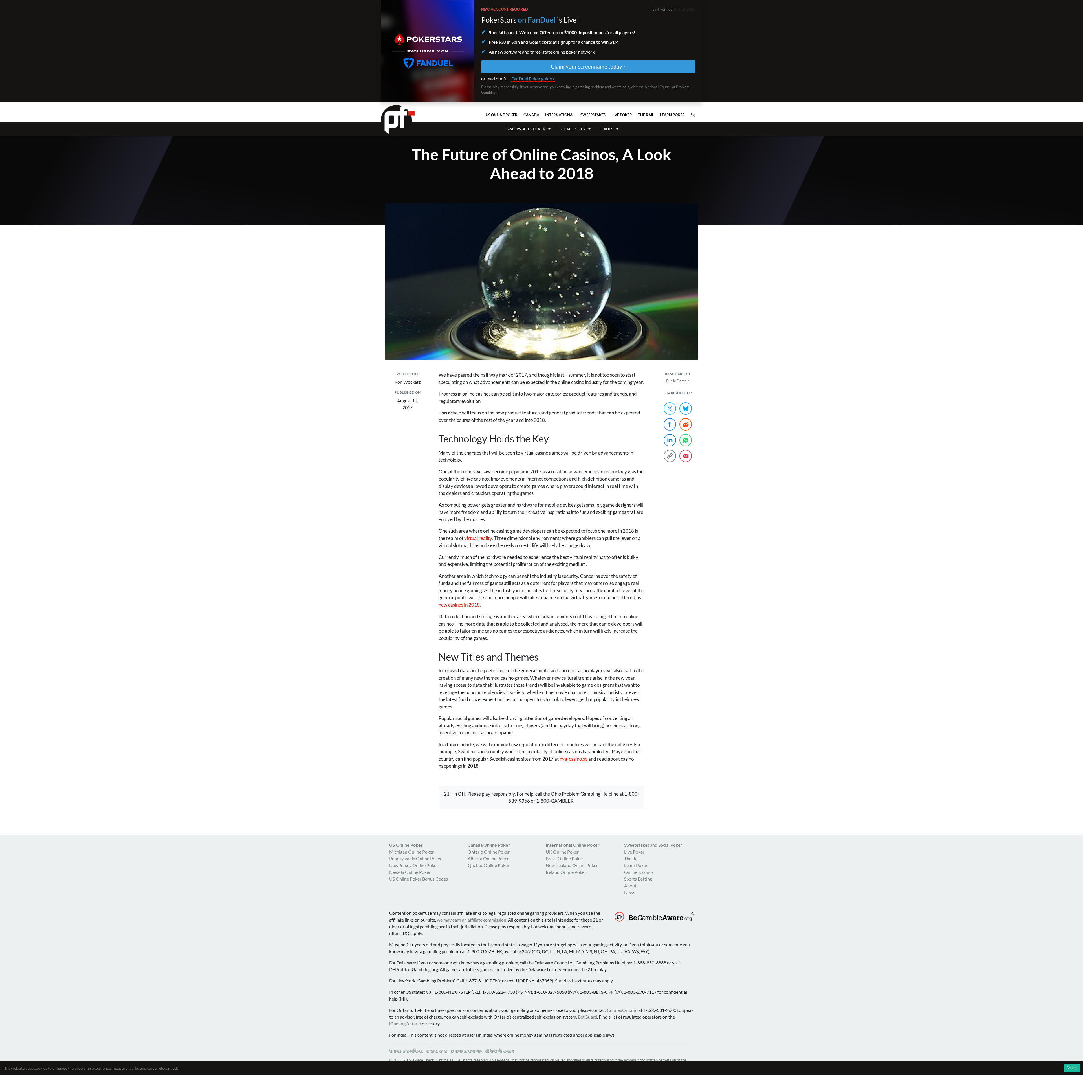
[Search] (693, 114)
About (630, 885)
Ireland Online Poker (566, 872)
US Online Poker (502, 115)
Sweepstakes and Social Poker (653, 845)
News (629, 892)
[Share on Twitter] (670, 408)
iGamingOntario (405, 1023)
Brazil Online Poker (564, 858)
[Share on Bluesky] (685, 408)
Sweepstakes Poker (526, 129)
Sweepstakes (593, 115)
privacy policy (437, 1050)
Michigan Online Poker (411, 851)
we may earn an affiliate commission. (472, 919)
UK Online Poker (562, 851)
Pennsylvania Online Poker (415, 858)
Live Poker (621, 115)
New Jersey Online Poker (413, 865)
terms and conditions (406, 1050)
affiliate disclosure (499, 1050)
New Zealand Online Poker (572, 865)
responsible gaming (466, 1050)
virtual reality (478, 538)
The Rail (646, 115)
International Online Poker (573, 845)
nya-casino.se (573, 759)
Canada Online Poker (489, 845)
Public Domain (677, 381)
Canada (531, 115)
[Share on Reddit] (685, 424)
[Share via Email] (685, 456)
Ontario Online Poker (489, 851)
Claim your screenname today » (588, 66)
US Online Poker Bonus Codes (418, 878)
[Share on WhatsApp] (685, 440)
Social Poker (572, 129)
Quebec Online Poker (488, 865)
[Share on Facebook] (670, 424)
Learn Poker (672, 115)
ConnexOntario (622, 1010)
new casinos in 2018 (459, 605)
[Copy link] (670, 456)
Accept (1072, 1067)
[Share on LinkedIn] (670, 440)
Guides (606, 129)
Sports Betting (638, 878)
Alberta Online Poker (488, 858)
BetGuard (587, 1016)
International (559, 115)
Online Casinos (639, 872)
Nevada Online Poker (410, 872)
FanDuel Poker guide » (533, 78)
